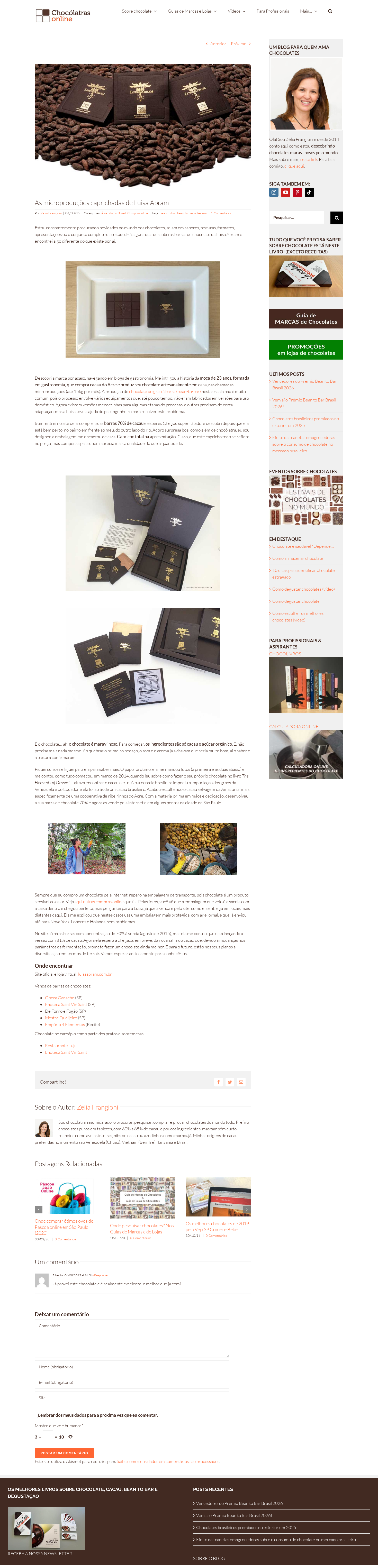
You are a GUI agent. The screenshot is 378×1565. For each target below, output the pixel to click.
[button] (330, 11)
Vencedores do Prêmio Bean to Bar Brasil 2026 (239, 1503)
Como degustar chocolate (296, 601)
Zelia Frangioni (51, 213)
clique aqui (294, 166)
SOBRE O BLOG (209, 1558)
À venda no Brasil (113, 213)
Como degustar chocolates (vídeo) (303, 589)
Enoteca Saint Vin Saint (66, 1004)
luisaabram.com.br (95, 974)
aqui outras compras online (99, 901)
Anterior (218, 43)
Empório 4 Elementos (65, 1024)
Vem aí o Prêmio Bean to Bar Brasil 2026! (234, 1515)
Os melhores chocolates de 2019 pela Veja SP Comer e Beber (217, 1226)
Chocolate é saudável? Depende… (303, 546)
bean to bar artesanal (192, 213)
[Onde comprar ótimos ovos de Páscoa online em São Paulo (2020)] (67, 1180)
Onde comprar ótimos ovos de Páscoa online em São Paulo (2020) (64, 1227)
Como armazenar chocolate (297, 558)
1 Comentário (221, 213)
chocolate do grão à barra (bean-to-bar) (165, 391)
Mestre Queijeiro (61, 1017)
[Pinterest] (297, 192)
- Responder (100, 1275)
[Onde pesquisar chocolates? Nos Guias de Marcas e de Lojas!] (142, 1180)
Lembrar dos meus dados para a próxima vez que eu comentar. (98, 1415)
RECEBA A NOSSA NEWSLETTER (40, 1553)
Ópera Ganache (60, 997)
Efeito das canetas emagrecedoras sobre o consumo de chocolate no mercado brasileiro (303, 444)
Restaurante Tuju (61, 1045)
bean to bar (168, 213)
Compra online (137, 213)
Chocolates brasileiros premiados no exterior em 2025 (246, 1527)
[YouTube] (285, 192)
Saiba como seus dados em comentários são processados (168, 1461)
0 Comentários (65, 1239)
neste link (308, 159)
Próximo (238, 43)
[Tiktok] (309, 192)
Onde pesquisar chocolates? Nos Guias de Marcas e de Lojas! (142, 1228)
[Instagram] (273, 192)
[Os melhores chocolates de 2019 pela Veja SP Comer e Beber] (218, 1180)
